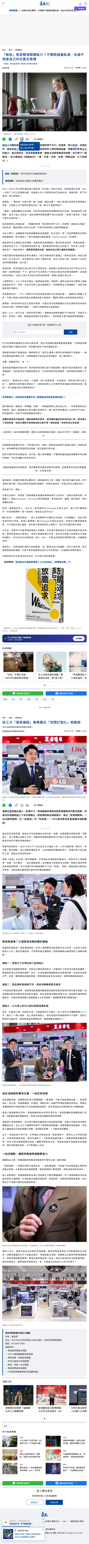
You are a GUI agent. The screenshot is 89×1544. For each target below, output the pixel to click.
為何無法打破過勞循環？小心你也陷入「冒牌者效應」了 (42, 561)
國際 (64, 1464)
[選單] (3, 3)
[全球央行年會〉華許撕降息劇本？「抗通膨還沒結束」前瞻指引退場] (53, 1468)
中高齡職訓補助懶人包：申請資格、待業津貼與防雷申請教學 (74, 1455)
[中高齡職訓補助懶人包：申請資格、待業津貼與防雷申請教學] (53, 1455)
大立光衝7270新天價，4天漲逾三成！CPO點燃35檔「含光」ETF (31, 1442)
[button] (83, 662)
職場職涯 (18, 50)
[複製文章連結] (16, 139)
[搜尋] (85, 3)
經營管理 (18, 717)
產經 (10, 717)
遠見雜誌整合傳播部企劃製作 (13, 731)
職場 (4, 145)
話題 (21, 1451)
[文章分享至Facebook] (10, 139)
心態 (52, 699)
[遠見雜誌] (44, 3)
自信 (44, 699)
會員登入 (35, 1502)
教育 (10, 50)
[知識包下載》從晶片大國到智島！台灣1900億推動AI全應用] (8, 1534)
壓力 (16, 149)
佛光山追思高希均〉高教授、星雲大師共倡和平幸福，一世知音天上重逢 (30, 1455)
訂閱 (71, 332)
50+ (64, 1521)
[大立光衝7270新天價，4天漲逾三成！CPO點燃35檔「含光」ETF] (9, 1441)
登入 (22, 147)
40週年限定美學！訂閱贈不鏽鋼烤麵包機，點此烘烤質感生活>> (50, 10)
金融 (21, 1437)
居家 (5, 1426)
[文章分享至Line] (4, 139)
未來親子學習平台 (51, 1521)
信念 (36, 699)
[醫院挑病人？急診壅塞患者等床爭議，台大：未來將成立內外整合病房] (9, 1468)
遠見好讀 (5, 67)
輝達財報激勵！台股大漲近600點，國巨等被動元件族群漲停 (75, 1442)
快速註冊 (54, 1502)
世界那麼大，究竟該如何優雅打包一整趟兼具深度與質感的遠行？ (34, 396)
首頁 (4, 50)
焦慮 (75, 145)
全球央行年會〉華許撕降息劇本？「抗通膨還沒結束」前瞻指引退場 (74, 1469)
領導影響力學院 (77, 1521)
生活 (84, 149)
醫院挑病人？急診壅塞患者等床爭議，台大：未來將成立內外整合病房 (31, 1469)
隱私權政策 (50, 1529)
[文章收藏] (22, 139)
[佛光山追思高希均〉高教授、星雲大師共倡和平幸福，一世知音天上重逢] (9, 1455)
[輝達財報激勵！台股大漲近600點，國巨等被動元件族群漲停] (53, 1441)
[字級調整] (27, 139)
